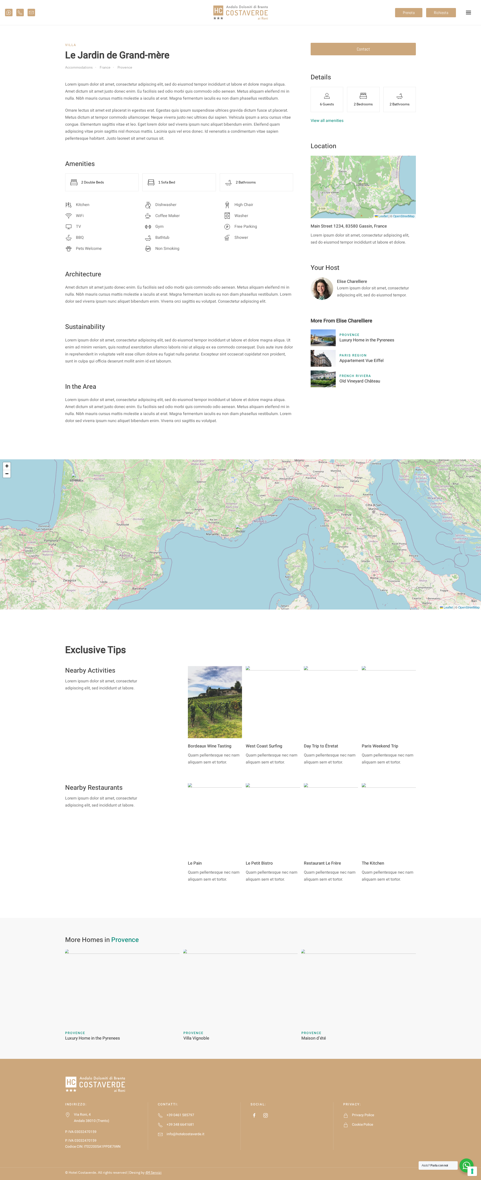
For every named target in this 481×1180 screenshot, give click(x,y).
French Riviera (355, 375)
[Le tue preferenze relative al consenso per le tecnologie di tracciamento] (472, 1171)
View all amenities (327, 121)
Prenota (409, 12)
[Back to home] (240, 13)
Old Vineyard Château (359, 381)
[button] (468, 13)
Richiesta (441, 12)
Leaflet (383, 216)
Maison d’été (313, 1038)
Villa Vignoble (196, 1038)
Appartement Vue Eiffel (361, 360)
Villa (70, 45)
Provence (349, 334)
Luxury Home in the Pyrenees (366, 340)
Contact (363, 49)
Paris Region (353, 355)
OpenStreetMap (404, 216)
